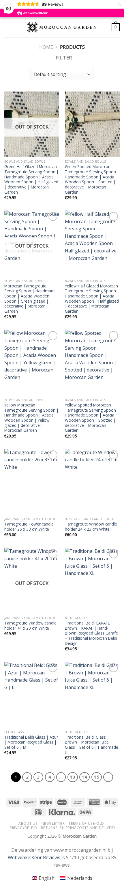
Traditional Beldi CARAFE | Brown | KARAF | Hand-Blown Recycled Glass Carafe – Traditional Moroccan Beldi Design (91, 633)
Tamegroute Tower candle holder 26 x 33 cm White (29, 527)
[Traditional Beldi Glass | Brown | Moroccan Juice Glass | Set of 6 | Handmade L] (92, 694)
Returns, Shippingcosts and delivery (78, 827)
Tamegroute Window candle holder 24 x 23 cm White (91, 527)
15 (96, 777)
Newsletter (53, 823)
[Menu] (7, 27)
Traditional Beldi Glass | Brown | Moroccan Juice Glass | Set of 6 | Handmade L (91, 745)
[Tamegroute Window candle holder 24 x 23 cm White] (92, 481)
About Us (27, 823)
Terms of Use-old (86, 823)
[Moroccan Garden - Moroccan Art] (62, 27)
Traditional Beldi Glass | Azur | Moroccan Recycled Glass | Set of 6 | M (31, 742)
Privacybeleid (23, 827)
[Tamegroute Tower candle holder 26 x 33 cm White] (31, 481)
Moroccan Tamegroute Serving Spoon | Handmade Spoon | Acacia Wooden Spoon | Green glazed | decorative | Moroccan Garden (30, 298)
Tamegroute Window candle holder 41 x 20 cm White (30, 625)
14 (84, 777)
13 (72, 777)
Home (46, 47)
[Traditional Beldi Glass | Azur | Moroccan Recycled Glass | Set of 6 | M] (31, 694)
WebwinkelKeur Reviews (34, 857)
